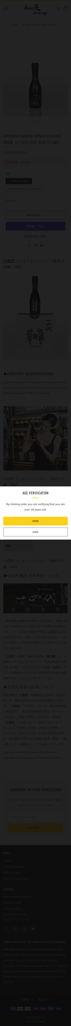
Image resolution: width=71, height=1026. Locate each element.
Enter (35, 521)
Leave (35, 531)
